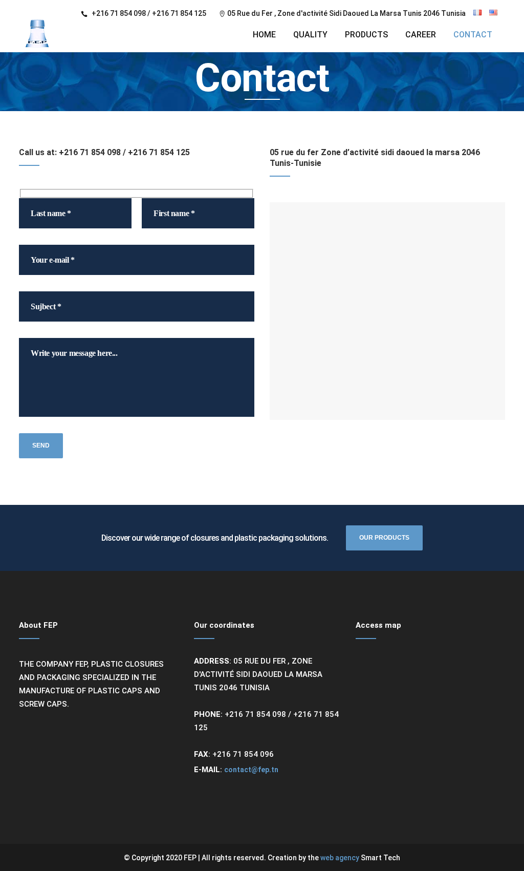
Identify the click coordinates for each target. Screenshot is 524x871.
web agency (340, 858)
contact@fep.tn (251, 770)
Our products (384, 537)
